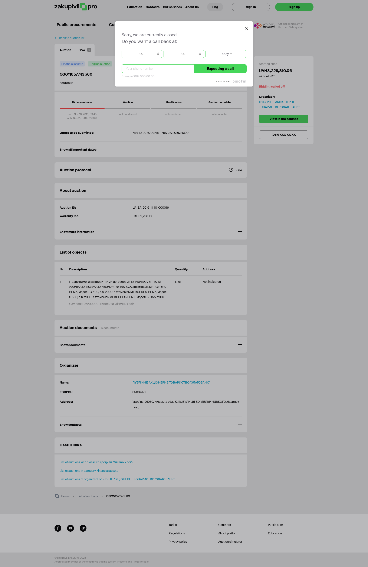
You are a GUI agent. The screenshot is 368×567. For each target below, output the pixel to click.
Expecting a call (220, 68)
